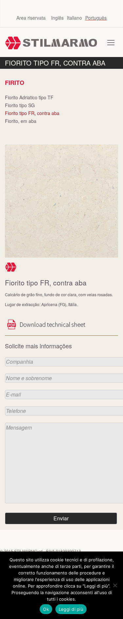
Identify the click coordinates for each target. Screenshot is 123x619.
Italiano (74, 17)
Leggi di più (71, 609)
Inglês (57, 17)
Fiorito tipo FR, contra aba (32, 113)
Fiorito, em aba (20, 121)
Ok (46, 609)
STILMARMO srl (28, 551)
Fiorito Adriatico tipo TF (29, 97)
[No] (115, 585)
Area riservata (31, 17)
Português (96, 17)
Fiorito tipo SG (20, 105)
